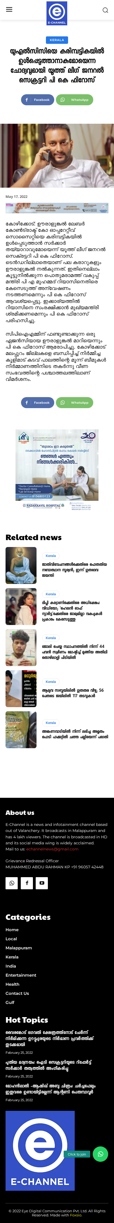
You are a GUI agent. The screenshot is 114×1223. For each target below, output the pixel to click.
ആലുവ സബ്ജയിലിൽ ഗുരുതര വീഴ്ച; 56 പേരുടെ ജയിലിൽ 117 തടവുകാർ (72, 693)
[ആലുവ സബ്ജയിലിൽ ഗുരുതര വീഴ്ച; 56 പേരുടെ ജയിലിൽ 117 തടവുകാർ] (21, 688)
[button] (100, 1154)
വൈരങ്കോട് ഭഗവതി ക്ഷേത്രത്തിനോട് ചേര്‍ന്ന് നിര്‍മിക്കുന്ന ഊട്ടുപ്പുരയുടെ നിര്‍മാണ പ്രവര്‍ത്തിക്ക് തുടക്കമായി (50, 1039)
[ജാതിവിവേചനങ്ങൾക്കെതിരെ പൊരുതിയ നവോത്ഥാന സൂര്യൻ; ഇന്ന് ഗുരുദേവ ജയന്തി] (21, 565)
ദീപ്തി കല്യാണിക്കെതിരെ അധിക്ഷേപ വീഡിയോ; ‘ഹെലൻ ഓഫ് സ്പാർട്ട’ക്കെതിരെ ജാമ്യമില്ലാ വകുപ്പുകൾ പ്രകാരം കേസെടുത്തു (72, 611)
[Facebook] (27, 883)
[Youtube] (42, 883)
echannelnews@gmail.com (52, 849)
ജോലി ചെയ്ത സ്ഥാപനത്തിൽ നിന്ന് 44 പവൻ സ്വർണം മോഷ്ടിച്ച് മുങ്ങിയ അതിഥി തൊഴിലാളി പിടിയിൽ (74, 652)
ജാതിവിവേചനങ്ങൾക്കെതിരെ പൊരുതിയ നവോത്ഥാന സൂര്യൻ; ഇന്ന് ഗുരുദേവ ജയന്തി (74, 570)
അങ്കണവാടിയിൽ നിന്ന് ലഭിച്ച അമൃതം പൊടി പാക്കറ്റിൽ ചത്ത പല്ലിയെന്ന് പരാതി (75, 734)
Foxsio (75, 1215)
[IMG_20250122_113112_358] (57, 218)
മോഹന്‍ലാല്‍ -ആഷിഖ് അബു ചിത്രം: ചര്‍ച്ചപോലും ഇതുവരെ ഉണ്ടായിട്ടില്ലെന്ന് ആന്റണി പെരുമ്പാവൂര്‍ (51, 1090)
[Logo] (56, 13)
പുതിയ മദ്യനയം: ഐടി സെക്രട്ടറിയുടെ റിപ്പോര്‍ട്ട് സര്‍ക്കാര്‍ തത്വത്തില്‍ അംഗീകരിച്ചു (48, 1066)
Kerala (57, 40)
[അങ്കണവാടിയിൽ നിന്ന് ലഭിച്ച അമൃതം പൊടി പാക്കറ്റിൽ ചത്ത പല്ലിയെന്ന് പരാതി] (21, 729)
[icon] (12, 897)
